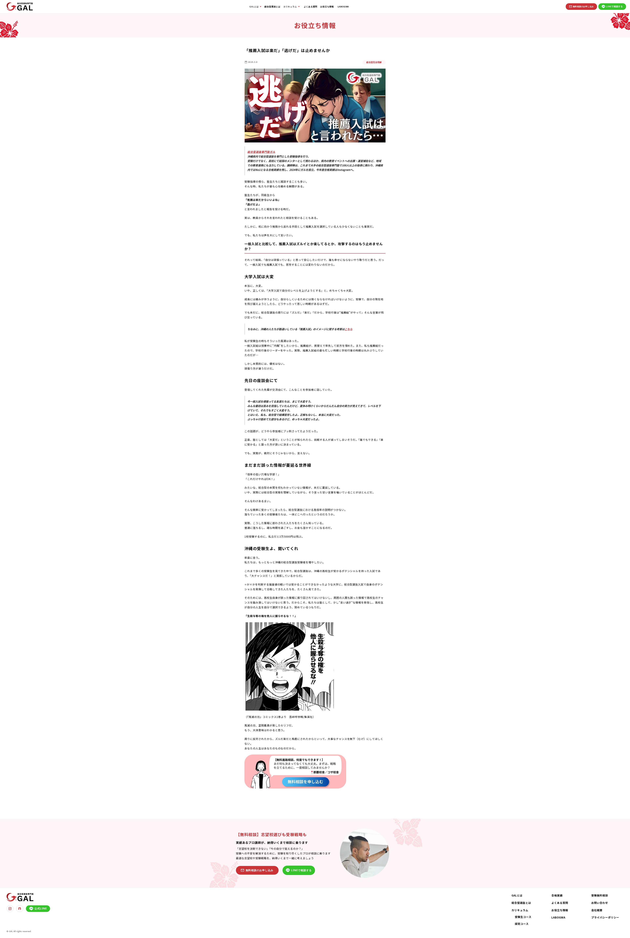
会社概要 (596, 910)
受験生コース (523, 917)
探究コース (522, 924)
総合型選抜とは (272, 7)
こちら (348, 329)
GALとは (517, 895)
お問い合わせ (599, 903)
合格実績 (557, 895)
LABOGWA (343, 7)
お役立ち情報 (327, 7)
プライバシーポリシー (605, 917)
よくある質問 (310, 7)
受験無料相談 (599, 895)
